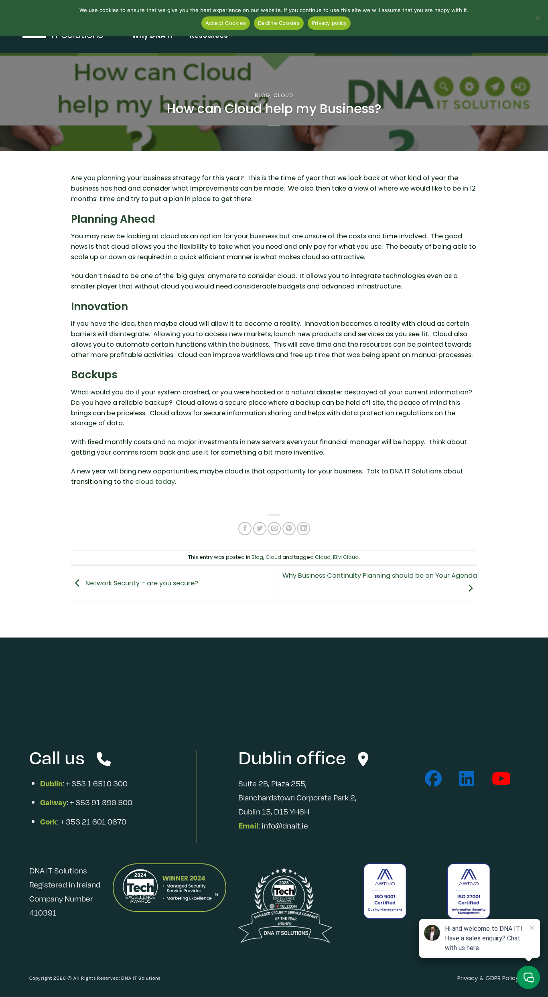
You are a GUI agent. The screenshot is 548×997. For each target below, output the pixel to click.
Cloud (283, 95)
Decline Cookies (279, 23)
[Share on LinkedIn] (303, 528)
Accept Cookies (225, 23)
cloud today (155, 481)
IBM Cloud (346, 557)
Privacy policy (329, 23)
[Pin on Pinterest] (289, 528)
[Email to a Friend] (274, 528)
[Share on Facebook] (245, 528)
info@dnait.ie (285, 825)
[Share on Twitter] (259, 528)
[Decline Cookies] (537, 20)
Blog (262, 95)
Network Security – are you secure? (141, 582)
